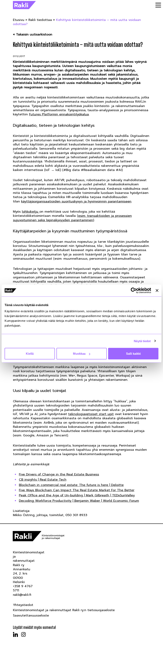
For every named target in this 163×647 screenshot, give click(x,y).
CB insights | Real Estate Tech (42, 479)
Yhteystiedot (23, 605)
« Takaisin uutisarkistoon (32, 34)
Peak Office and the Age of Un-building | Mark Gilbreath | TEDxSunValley (77, 495)
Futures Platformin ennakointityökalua (59, 114)
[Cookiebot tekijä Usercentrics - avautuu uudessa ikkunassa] (133, 290)
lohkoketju (30, 211)
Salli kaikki (133, 353)
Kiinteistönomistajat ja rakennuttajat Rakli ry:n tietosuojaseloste (64, 610)
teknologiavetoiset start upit (91, 414)
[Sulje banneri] (157, 290)
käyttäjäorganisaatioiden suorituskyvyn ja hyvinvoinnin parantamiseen (76, 201)
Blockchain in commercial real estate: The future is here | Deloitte (71, 485)
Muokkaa (79, 353)
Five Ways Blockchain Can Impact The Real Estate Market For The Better (76, 490)
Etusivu (18, 20)
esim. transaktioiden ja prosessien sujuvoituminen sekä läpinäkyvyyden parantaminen (72, 217)
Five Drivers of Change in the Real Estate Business (59, 474)
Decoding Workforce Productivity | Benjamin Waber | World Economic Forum (79, 500)
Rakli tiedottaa (40, 20)
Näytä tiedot (142, 341)
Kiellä (30, 353)
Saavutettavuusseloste (31, 615)
